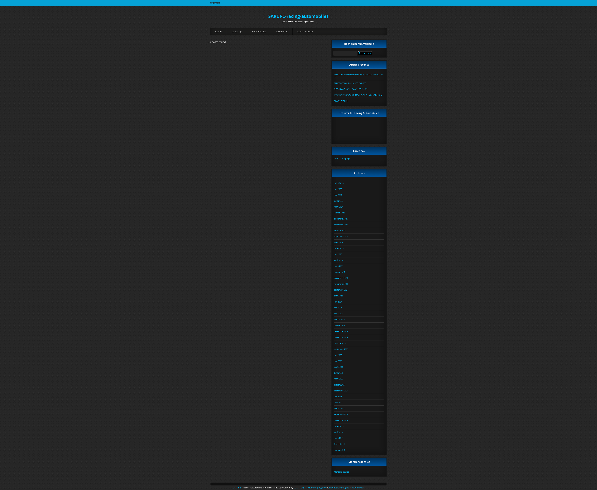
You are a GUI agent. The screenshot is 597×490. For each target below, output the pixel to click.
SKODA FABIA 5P (341, 101)
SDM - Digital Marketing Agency (310, 487)
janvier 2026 (339, 212)
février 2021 (339, 408)
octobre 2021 (340, 385)
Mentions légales (341, 472)
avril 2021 (338, 402)
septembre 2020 (341, 414)
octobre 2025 (340, 230)
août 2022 (338, 367)
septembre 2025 (341, 236)
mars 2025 (338, 266)
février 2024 (339, 319)
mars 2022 (338, 378)
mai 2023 (338, 361)
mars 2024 (338, 313)
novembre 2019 (341, 420)
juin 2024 (338, 301)
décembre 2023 (341, 331)
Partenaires (282, 31)
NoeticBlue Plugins (339, 487)
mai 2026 (338, 195)
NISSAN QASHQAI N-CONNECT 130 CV (350, 89)
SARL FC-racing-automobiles (298, 16)
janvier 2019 (339, 450)
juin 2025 (338, 254)
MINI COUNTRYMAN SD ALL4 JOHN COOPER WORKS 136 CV (358, 76)
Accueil (218, 31)
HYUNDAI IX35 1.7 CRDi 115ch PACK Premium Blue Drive (358, 95)
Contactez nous (305, 31)
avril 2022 (338, 373)
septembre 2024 (341, 290)
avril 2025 (338, 260)
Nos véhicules (259, 31)
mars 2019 (338, 438)
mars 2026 (338, 207)
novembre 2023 (341, 337)
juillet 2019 (339, 426)
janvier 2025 (339, 272)
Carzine (237, 487)
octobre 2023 (340, 343)
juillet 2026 (339, 183)
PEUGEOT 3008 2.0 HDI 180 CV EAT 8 (350, 83)
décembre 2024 (341, 278)
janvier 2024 (339, 325)
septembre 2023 (341, 349)
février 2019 (339, 444)
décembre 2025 (341, 218)
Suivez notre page (341, 158)
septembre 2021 (341, 390)
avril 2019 (338, 432)
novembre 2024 (341, 284)
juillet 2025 (339, 248)
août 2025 (338, 242)
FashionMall (358, 487)
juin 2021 (338, 396)
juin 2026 (338, 189)
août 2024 (338, 295)
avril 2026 (338, 201)
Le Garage (237, 31)
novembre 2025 (341, 224)
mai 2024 (338, 307)
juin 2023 (338, 355)
